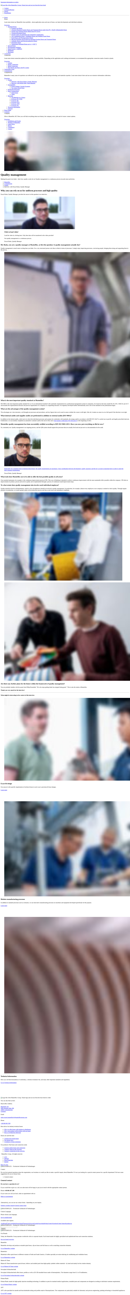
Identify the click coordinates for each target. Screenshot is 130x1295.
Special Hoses (12, 46)
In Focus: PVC (15, 102)
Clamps (10, 63)
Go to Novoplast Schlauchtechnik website (12, 1275)
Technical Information (14, 107)
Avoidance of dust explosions (12, 1142)
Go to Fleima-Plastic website (9, 1284)
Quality (10, 80)
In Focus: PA (15, 105)
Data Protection (8, 1160)
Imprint (6, 1161)
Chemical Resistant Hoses (18, 33)
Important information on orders (9, 2)
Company (7, 112)
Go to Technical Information (9, 1082)
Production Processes (14, 89)
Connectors (7, 53)
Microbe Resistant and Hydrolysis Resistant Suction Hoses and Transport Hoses (33, 39)
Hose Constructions (13, 91)
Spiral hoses (14, 92)
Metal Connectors (13, 66)
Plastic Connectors (13, 64)
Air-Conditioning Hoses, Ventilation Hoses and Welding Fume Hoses (30, 36)
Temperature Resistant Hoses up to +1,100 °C (24, 44)
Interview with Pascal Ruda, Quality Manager (24, 81)
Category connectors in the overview (14, 1151)
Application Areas (9, 69)
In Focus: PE (15, 100)
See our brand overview (7, 1239)
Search (3, 1228)
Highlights (11, 50)
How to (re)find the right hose (12, 1132)
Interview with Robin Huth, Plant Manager (23, 83)
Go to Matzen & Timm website (9, 1266)
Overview (7, 25)
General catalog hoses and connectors (14, 1148)
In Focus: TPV (15, 104)
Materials (10, 96)
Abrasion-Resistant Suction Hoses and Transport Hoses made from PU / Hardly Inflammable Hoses (39, 30)
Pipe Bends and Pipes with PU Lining (18, 67)
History (10, 125)
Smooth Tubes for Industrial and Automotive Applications (27, 34)
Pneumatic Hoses (16, 42)
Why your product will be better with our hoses (17, 1131)
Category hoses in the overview (13, 1149)
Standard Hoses (12, 26)
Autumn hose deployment (11, 1138)
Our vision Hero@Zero (17, 88)
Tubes (13, 94)
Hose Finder (7, 110)
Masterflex (7, 182)
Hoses (6, 17)
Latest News (11, 124)
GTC (5, 1157)
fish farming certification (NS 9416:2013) (65, 420)
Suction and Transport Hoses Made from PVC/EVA (25, 31)
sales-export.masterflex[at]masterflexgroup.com (14, 1117)
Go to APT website (6, 1293)
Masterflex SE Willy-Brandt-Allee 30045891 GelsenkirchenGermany (7, 1109)
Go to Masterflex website (8, 1248)
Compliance (11, 127)
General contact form (20, 1205)
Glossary (10, 108)
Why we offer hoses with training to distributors (17, 1129)
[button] (6, 8)
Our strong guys (8, 1140)
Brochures (11, 52)
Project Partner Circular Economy (20, 86)
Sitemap (6, 1158)
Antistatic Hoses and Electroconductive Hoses (24, 41)
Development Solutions (14, 47)
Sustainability (11, 85)
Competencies (8, 71)
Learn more (4, 790)
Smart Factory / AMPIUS (15, 49)
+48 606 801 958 (5, 1123)
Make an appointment (7, 1196)
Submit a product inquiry (8, 1205)
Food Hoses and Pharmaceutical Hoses (22, 38)
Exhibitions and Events (14, 121)
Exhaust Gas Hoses (16, 28)
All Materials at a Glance (18, 97)
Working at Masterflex (14, 122)
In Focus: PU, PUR (16, 99)
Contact (10, 129)
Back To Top (4, 1165)
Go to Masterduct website (8, 1257)
